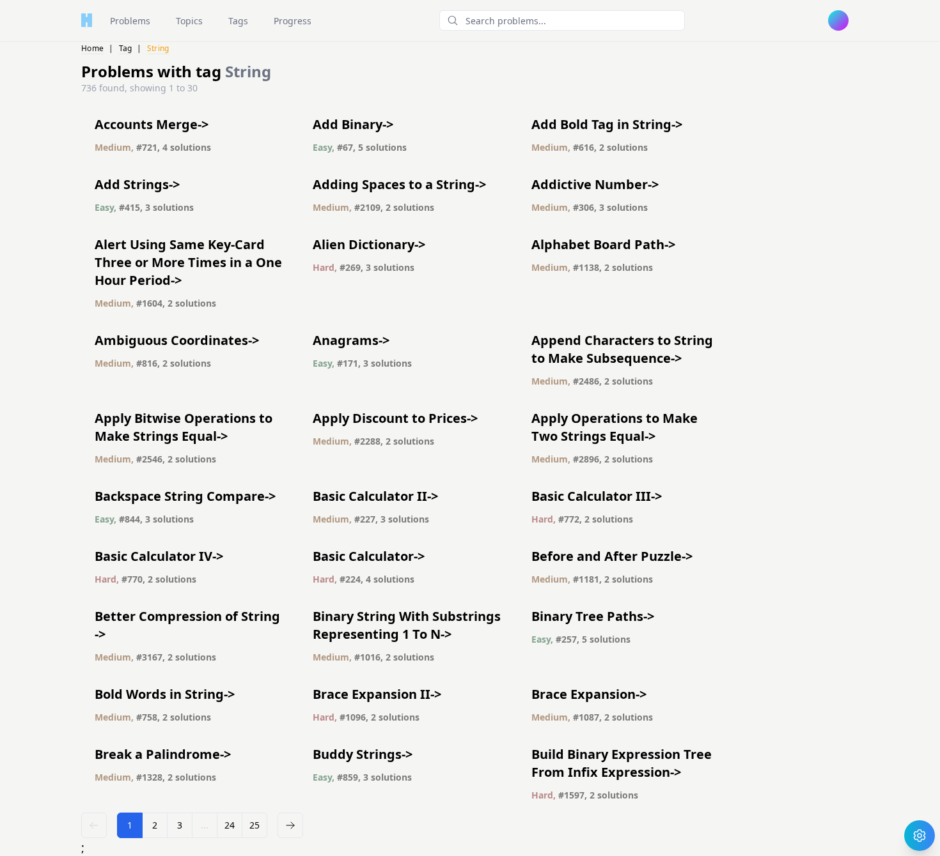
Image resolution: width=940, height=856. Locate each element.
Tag (125, 48)
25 (254, 825)
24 (229, 825)
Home (92, 48)
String (158, 48)
